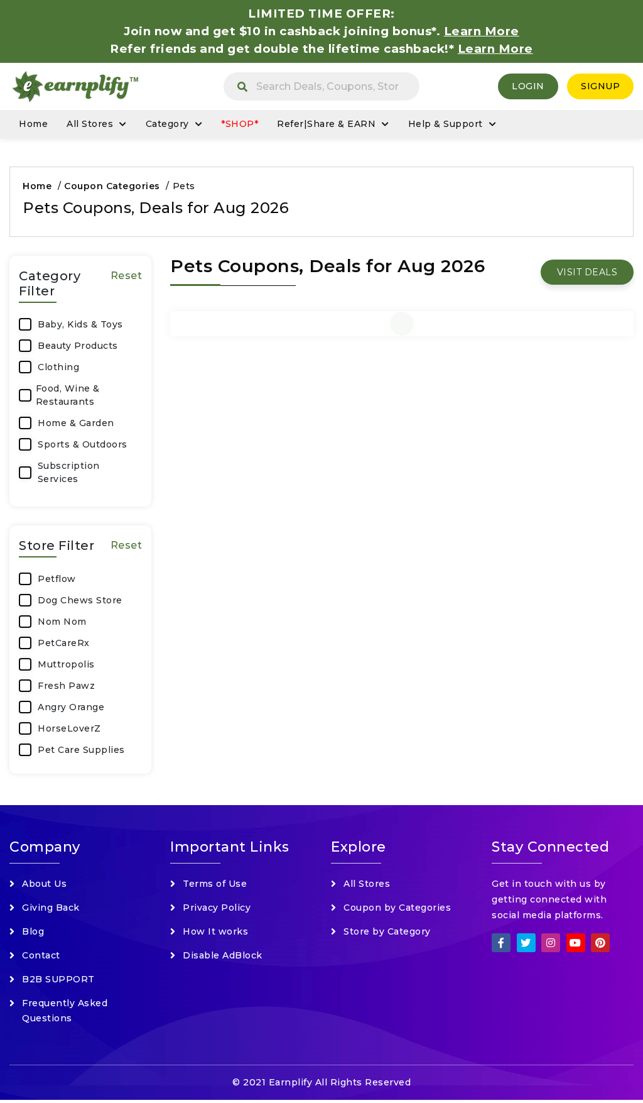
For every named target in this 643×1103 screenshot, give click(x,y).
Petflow (57, 578)
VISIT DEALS (587, 272)
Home (33, 123)
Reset (127, 276)
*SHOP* (239, 123)
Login (528, 86)
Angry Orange (71, 707)
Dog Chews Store (80, 600)
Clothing (58, 367)
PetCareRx (64, 643)
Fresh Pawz (66, 685)
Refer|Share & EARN (326, 123)
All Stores (90, 123)
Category (167, 123)
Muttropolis (66, 664)
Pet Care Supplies (81, 749)
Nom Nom (62, 621)
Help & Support (445, 123)
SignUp (600, 86)
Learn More (495, 48)
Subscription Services (69, 472)
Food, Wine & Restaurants (68, 395)
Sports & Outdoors (82, 444)
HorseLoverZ (69, 728)
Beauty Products (78, 345)
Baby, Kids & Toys (80, 324)
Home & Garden (76, 423)
